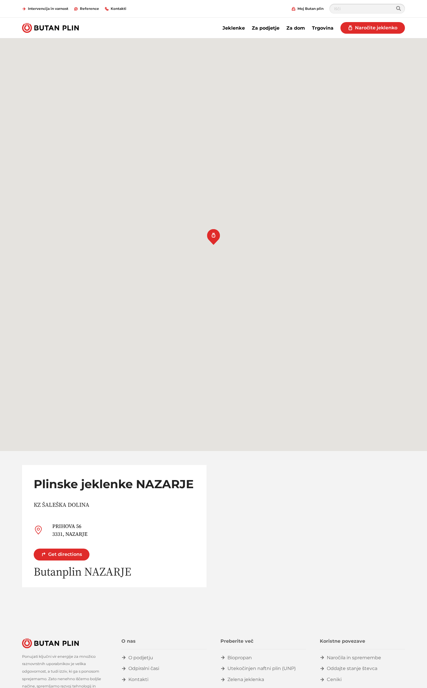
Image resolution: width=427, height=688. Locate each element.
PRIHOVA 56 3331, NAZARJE (69, 530)
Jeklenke (234, 28)
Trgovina (322, 28)
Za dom (295, 28)
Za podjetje (265, 28)
